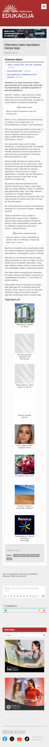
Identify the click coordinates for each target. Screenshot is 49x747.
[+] (36, 596)
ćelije (16, 555)
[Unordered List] (20, 596)
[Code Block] (26, 596)
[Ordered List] (17, 596)
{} (33, 596)
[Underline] (11, 596)
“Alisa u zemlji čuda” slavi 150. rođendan (24, 65)
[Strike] (14, 596)
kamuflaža (25, 555)
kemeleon (35, 555)
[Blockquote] (23, 596)
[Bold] (5, 596)
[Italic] (8, 596)
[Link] (30, 596)
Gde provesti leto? (15, 71)
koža (9, 559)
